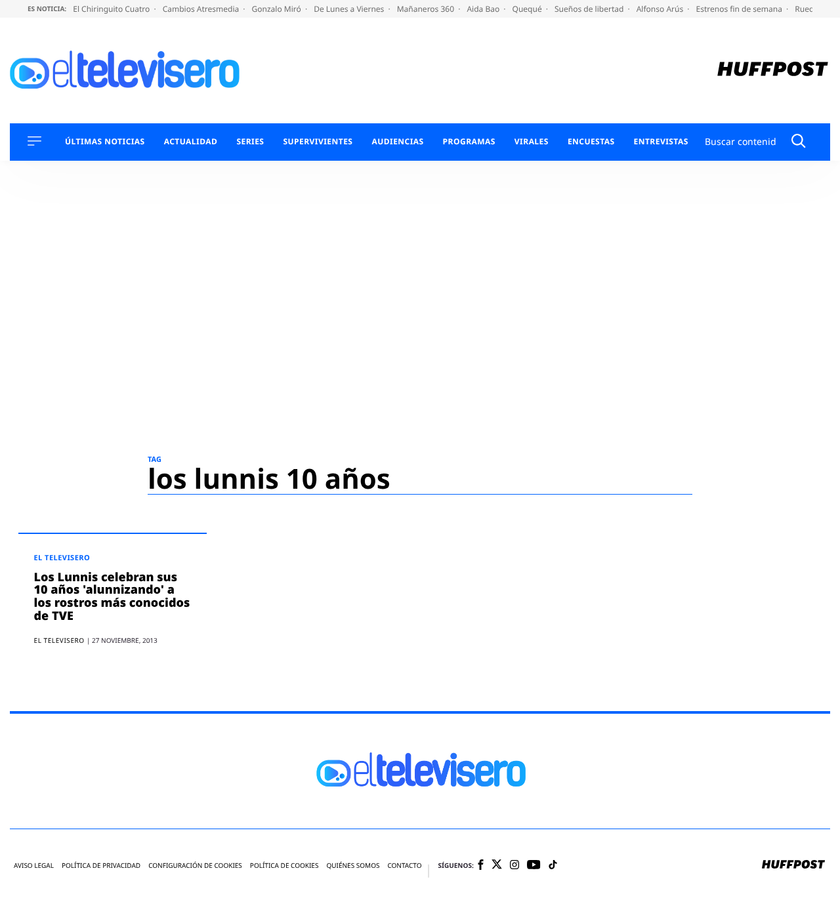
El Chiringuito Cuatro (112, 8)
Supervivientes (317, 142)
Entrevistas (661, 142)
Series (250, 142)
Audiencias (397, 142)
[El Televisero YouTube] (534, 865)
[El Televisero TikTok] (553, 865)
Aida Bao (484, 8)
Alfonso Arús (661, 8)
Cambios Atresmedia (202, 8)
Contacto (404, 865)
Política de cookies (284, 865)
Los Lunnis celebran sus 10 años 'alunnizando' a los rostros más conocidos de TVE (112, 596)
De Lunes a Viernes (350, 8)
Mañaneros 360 (427, 8)
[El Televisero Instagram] (514, 865)
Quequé (528, 8)
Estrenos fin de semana (740, 8)
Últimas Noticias (105, 142)
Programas (469, 142)
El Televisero (62, 558)
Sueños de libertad (590, 8)
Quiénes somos (352, 865)
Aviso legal (34, 865)
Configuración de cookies (195, 865)
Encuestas (591, 142)
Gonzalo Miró (277, 8)
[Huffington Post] (772, 70)
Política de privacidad (101, 865)
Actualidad (191, 142)
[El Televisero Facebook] (481, 865)
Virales (531, 142)
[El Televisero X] (497, 865)
